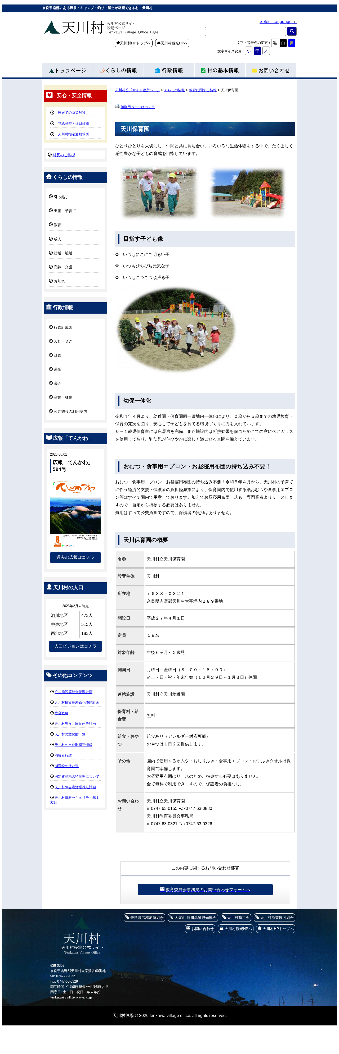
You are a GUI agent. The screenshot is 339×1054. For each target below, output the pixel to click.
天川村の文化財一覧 (70, 734)
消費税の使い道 (67, 766)
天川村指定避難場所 (73, 134)
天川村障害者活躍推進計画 (75, 787)
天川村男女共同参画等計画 (75, 724)
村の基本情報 (220, 68)
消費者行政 (63, 755)
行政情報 (169, 68)
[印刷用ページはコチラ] (117, 107)
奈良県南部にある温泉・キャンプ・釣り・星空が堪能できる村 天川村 (116, 36)
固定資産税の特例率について (77, 776)
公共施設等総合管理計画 (73, 692)
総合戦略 (61, 713)
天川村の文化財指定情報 (73, 745)
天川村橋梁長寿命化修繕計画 (77, 702)
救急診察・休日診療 (73, 123)
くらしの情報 (118, 68)
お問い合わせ (271, 68)
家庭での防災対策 (72, 112)
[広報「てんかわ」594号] (75, 547)
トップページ (67, 68)
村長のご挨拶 (64, 155)
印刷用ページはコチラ (138, 107)
